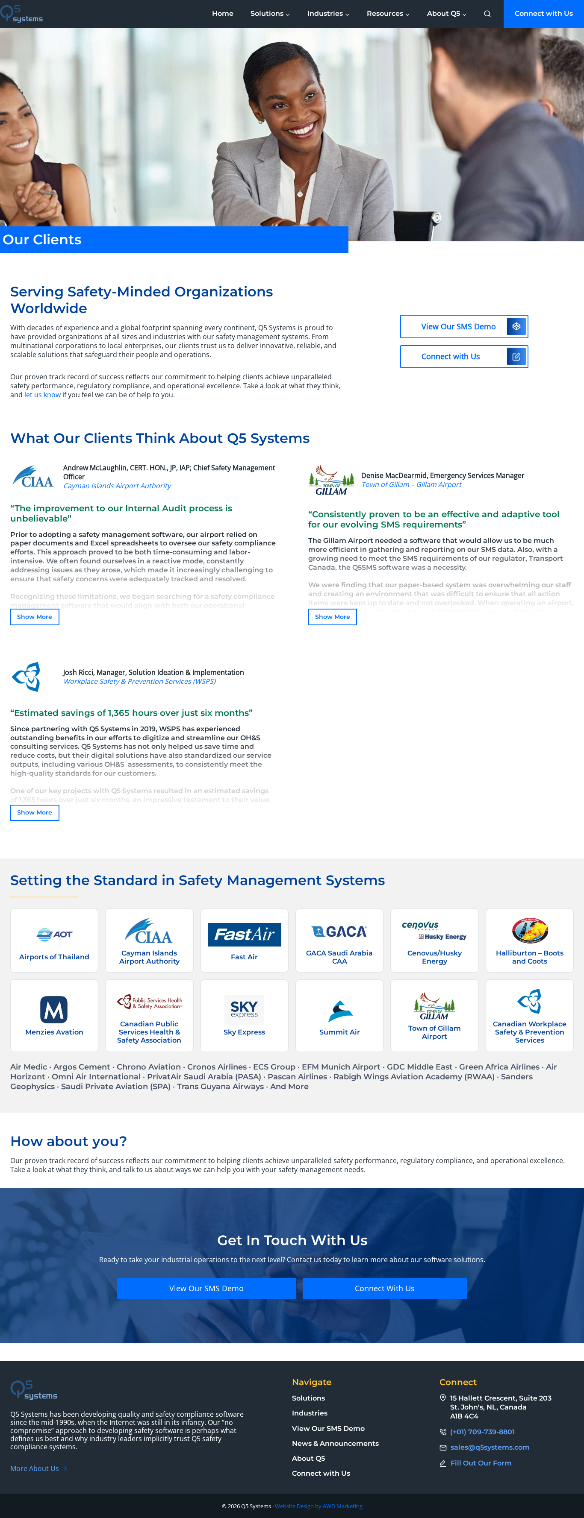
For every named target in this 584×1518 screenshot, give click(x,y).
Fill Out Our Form (481, 1463)
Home (222, 13)
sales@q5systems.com (490, 1447)
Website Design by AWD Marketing (319, 1506)
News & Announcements (335, 1443)
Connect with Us (544, 13)
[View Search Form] (487, 14)
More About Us (34, 1468)
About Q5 (308, 1458)
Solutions (308, 1398)
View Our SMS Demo (328, 1428)
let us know (42, 394)
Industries (309, 1413)
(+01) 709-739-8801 (482, 1432)
